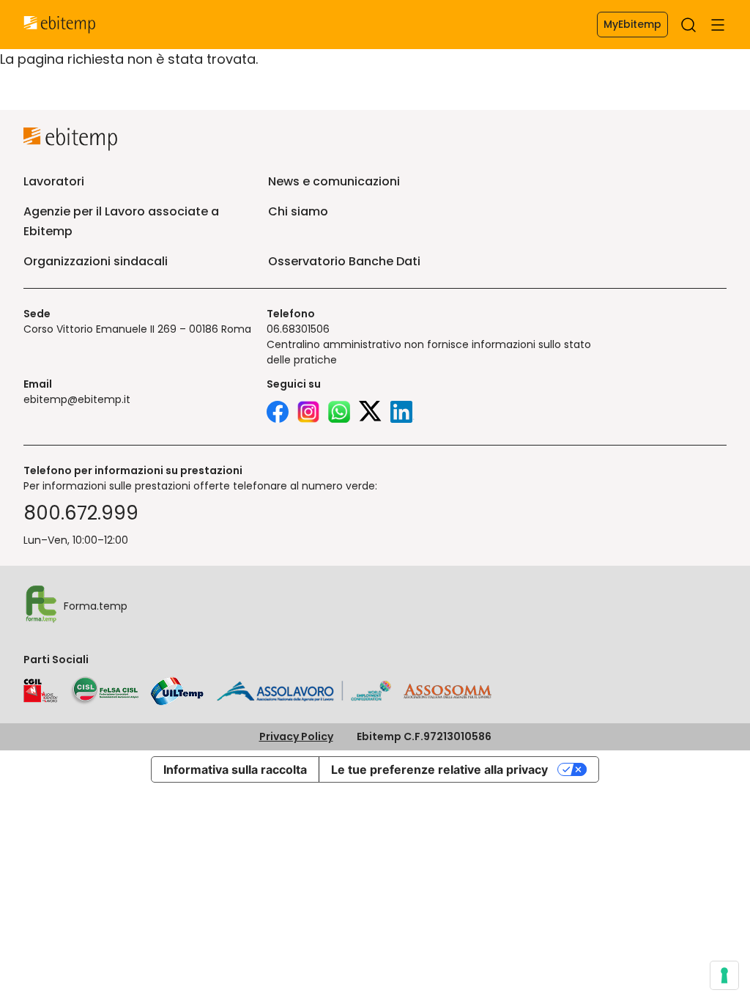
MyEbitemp (632, 24)
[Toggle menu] (718, 25)
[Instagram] (308, 414)
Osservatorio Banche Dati (344, 261)
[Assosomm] (447, 695)
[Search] (688, 25)
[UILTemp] (177, 691)
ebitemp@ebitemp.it (76, 399)
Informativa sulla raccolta (235, 769)
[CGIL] (40, 691)
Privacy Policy (296, 736)
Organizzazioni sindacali (95, 261)
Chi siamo (298, 211)
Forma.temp (95, 606)
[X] (370, 414)
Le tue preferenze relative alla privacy (439, 769)
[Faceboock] (278, 414)
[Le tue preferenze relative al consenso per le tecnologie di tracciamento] (724, 975)
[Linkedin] (402, 414)
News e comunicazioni (334, 181)
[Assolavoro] (304, 691)
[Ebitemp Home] (59, 25)
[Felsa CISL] (104, 691)
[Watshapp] (339, 414)
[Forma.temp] (40, 606)
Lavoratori (53, 181)
